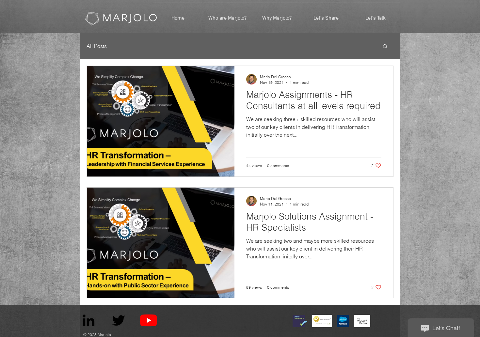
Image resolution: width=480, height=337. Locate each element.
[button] (385, 46)
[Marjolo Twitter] (118, 320)
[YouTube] (148, 320)
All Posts (97, 46)
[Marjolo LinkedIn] (88, 320)
